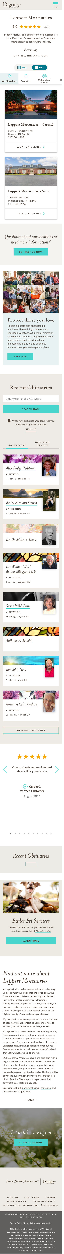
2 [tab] (15, 833)
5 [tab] (28, 833)
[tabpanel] (32, 781)
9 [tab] (46, 833)
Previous (6, 774)
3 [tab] (19, 833)
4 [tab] (24, 833)
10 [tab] (51, 833)
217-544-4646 (43, 930)
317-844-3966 (17, 203)
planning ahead (29, 1087)
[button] (54, 5)
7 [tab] (37, 833)
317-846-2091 (17, 137)
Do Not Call (31, 1205)
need (8, 1022)
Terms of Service (43, 1201)
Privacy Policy (16, 1201)
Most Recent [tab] (17, 445)
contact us (46, 1087)
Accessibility (12, 1205)
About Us (12, 1197)
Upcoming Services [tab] (42, 443)
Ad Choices (51, 1205)
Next (55, 774)
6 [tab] (33, 833)
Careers (50, 1197)
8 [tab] (42, 833)
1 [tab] (10, 833)
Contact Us (31, 1197)
